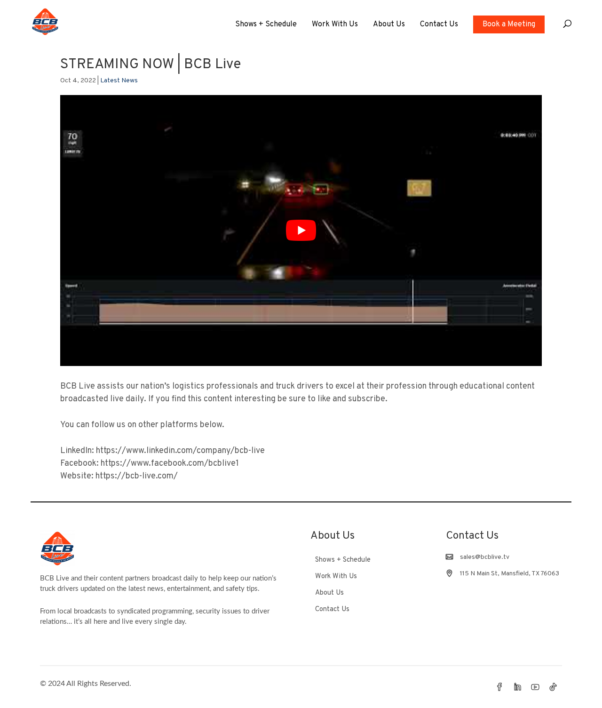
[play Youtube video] (301, 230)
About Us (389, 25)
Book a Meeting (509, 24)
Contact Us (439, 25)
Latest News (119, 81)
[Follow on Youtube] (535, 686)
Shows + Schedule (266, 25)
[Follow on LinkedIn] (517, 686)
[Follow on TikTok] (553, 686)
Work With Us (335, 25)
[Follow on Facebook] (499, 686)
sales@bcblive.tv (484, 557)
